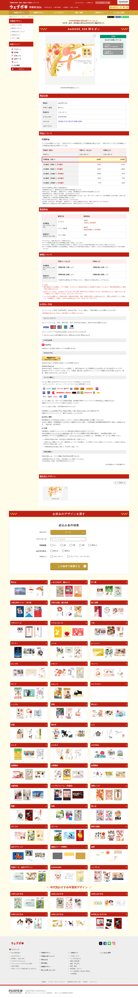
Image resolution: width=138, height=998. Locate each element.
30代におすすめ (97, 894)
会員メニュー (15, 44)
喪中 (48, 7)
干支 (93, 623)
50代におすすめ (57, 914)
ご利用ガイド (98, 12)
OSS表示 (85, 982)
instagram (113, 943)
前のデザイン (46, 60)
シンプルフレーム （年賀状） (62, 786)
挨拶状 (66, 7)
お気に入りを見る (16, 25)
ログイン (21, 69)
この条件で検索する (69, 566)
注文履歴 (17, 65)
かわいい (54, 664)
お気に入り (95, 36)
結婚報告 (14, 765)
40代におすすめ (17, 914)
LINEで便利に (15, 966)
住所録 (16, 52)
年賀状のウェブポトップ (14, 16)
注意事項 (60, 435)
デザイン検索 (15, 38)
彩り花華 (94, 603)
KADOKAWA (56, 867)
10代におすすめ (17, 894)
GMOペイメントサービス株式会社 (57, 433)
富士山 (13, 582)
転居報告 (94, 765)
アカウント (17, 49)
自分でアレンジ (17, 847)
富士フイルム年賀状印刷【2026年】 (64, 993)
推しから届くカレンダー (48, 970)
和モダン (23, 16)
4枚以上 (94, 545)
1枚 (64, 545)
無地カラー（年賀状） (59, 847)
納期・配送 (73, 966)
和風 (53, 704)
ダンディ (14, 643)
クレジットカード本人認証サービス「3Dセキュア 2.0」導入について (67, 335)
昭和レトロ (95, 786)
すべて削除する (120, 483)
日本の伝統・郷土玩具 (59, 603)
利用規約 (44, 982)
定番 (13, 725)
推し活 (93, 806)
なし (55, 545)
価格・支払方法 (74, 963)
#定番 (80, 121)
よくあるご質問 (119, 12)
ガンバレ (54, 826)
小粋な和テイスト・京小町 (21, 603)
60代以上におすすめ (99, 914)
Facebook (105, 943)
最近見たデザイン (16, 28)
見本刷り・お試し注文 (17, 958)
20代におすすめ (57, 894)
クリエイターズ (57, 623)
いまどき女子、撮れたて (60, 582)
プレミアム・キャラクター (80, 556)
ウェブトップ (15, 949)
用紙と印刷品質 (74, 961)
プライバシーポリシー (76, 435)
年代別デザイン (16, 35)
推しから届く (75, 7)
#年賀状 (60, 121)
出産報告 (54, 765)
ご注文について (74, 956)
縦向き (55, 551)
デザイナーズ (16, 623)
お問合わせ (90, 2)
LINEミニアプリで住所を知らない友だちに (24, 968)
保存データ (17, 59)
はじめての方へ (79, 2)
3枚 (83, 545)
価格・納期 (79, 12)
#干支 (66, 121)
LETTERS (95, 745)
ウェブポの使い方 (75, 958)
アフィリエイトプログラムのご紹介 (21, 963)
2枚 (74, 545)
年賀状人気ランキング (18, 31)
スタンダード (58, 556)
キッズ (13, 745)
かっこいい (95, 643)
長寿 (53, 806)
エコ (93, 725)
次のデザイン (94, 60)
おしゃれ (14, 664)
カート (16, 62)
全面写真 (14, 786)
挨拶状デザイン (39, 12)
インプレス (95, 867)
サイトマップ (93, 982)
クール (53, 643)
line (109, 943)
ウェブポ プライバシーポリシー (56, 982)
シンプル (14, 704)
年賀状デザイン (19, 12)
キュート (94, 664)
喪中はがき (44, 959)
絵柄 (93, 847)
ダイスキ (14, 826)
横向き (67, 551)
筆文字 (53, 725)
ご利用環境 (73, 973)
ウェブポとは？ (59, 12)
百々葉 (93, 582)
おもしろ (54, 684)
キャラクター (96, 684)
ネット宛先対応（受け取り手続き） (80, 971)
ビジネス (54, 745)
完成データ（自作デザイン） (22, 867)
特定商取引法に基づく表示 (74, 982)
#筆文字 (70, 121)
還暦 (13, 806)
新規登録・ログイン (76, 968)
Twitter (100, 943)
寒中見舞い (44, 963)
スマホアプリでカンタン (18, 961)
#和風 (76, 121)
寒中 (58, 7)
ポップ (13, 684)
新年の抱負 (95, 826)
